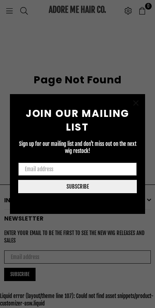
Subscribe (78, 186)
